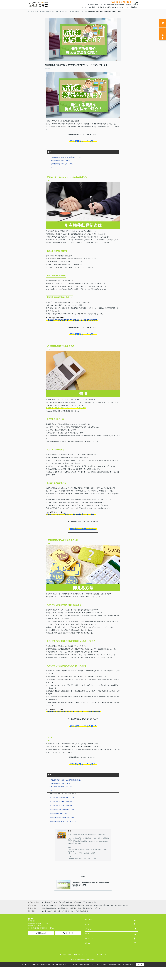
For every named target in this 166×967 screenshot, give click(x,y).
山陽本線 (44, 908)
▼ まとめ (52, 167)
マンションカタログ (67, 954)
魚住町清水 (71, 905)
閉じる (140, 964)
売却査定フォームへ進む (83, 141)
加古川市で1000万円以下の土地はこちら (62, 817)
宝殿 (55, 911)
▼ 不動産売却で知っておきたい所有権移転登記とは (65, 157)
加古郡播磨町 (68, 902)
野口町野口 (89, 905)
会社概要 (92, 7)
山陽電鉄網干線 (88, 908)
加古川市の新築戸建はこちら (58, 813)
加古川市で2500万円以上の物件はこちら (62, 809)
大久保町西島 (98, 905)
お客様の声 (88, 929)
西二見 (82, 911)
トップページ (89, 919)
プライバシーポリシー (89, 954)
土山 (59, 911)
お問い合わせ (111, 7)
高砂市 (61, 902)
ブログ (87, 934)
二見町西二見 (54, 905)
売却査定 (134, 7)
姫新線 (66, 908)
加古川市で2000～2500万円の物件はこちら (63, 805)
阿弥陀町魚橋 (63, 905)
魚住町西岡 (45, 905)
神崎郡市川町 (92, 902)
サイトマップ (123, 7)
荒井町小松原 (80, 905)
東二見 (73, 911)
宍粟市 (85, 902)
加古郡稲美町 (77, 902)
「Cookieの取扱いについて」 (115, 964)
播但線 (80, 908)
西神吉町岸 (106, 905)
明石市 (50, 902)
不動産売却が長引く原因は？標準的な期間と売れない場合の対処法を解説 (71, 320)
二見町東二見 (124, 905)
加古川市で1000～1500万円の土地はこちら (63, 822)
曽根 (86, 911)
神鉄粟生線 (96, 908)
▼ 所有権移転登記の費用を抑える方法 (61, 164)
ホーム (84, 7)
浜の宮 (67, 911)
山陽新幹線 (73, 908)
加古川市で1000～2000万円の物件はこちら (63, 801)
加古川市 (44, 902)
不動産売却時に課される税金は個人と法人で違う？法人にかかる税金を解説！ (73, 711)
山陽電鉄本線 (52, 908)
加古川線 (60, 908)
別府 (77, 911)
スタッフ (87, 924)
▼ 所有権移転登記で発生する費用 (59, 160)
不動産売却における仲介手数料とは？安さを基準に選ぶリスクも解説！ (71, 514)
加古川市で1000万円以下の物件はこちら (62, 797)
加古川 (44, 911)
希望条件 (101, 7)
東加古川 (49, 911)
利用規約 (77, 954)
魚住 (62, 911)
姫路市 (56, 902)
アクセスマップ (89, 938)
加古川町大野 (115, 905)
